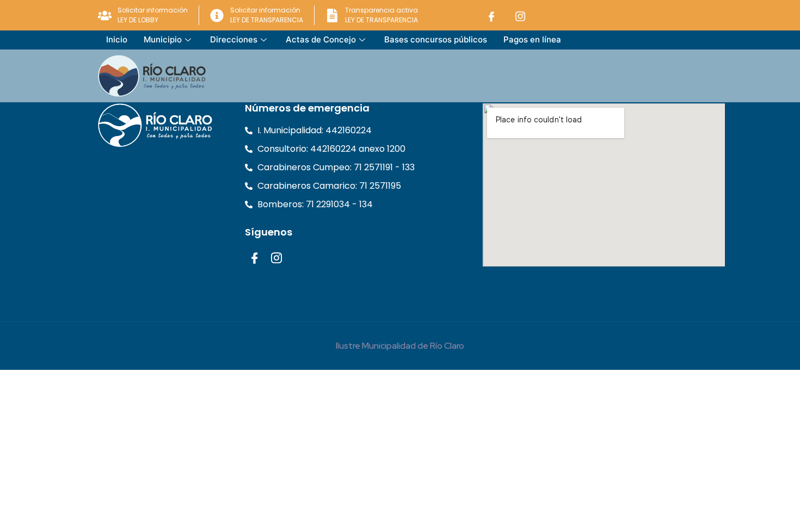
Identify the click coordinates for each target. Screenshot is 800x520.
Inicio (116, 39)
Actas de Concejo (321, 39)
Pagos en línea (532, 39)
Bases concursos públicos (435, 39)
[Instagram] (520, 15)
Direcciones (233, 39)
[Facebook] (491, 15)
